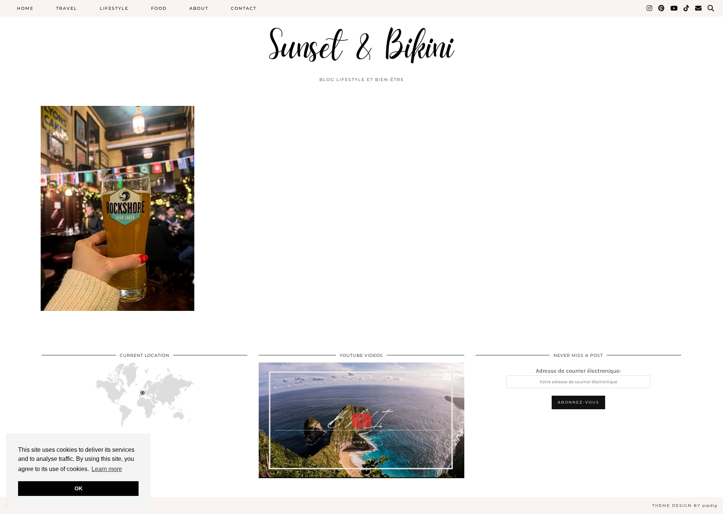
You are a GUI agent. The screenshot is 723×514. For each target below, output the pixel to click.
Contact (243, 8)
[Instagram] (650, 8)
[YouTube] (674, 8)
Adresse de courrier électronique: (578, 370)
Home (25, 8)
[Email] (698, 8)
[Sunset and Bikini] (361, 36)
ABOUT (198, 8)
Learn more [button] (107, 469)
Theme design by (684, 505)
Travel (66, 8)
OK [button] (78, 488)
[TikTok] (686, 8)
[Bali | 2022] (361, 420)
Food (159, 8)
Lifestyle (114, 8)
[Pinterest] (661, 8)
